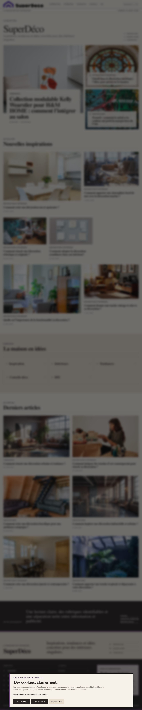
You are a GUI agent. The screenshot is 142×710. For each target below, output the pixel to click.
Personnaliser (56, 701)
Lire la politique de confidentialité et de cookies (30, 694)
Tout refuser (22, 701)
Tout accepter (39, 701)
